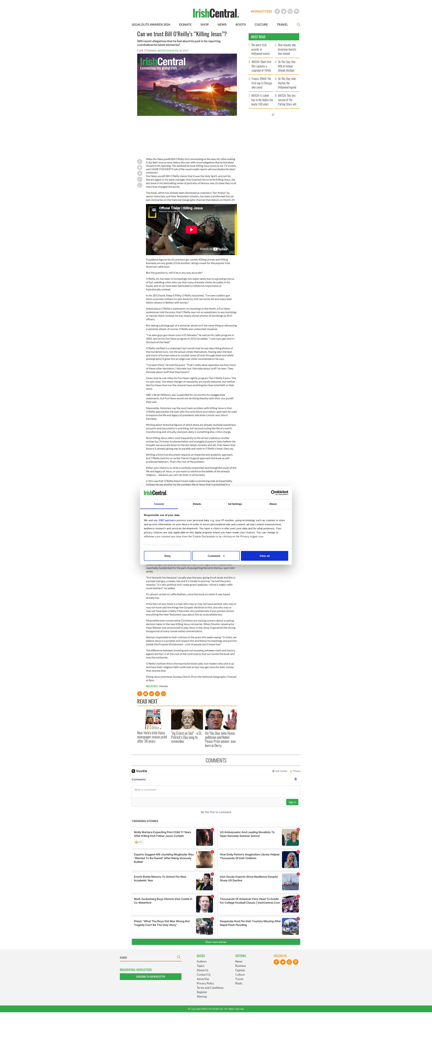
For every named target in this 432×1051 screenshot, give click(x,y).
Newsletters (261, 11)
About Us (202, 970)
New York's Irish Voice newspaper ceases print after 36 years (152, 737)
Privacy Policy (205, 983)
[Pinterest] (296, 11)
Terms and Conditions (210, 987)
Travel (239, 979)
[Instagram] (290, 11)
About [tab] (273, 503)
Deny (168, 555)
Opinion (240, 970)
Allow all (265, 555)
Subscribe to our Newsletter (150, 976)
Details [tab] (197, 503)
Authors (202, 961)
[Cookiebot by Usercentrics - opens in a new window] (273, 492)
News (238, 961)
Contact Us (203, 974)
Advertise (203, 979)
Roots (238, 983)
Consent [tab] (159, 503)
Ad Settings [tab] (235, 503)
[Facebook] (277, 11)
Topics (200, 966)
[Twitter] (283, 11)
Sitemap (202, 996)
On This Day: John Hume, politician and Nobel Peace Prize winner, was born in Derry (220, 739)
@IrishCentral (166, 50)
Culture (240, 974)
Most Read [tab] (258, 36)
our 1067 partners (165, 520)
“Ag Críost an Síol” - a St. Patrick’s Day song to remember (186, 737)
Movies (163, 686)
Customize (214, 555)
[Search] (298, 25)
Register (202, 992)
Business (240, 966)
